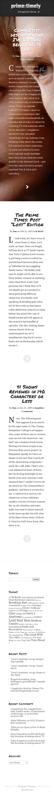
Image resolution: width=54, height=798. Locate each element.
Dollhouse (35, 607)
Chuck (42, 603)
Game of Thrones (33, 611)
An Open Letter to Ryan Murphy (28, 728)
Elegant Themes (27, 786)
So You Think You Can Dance (25, 632)
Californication (33, 603)
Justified (38, 616)
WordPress (27, 789)
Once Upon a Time (31, 624)
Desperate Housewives (15, 608)
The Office (14, 637)
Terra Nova (40, 632)
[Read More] (27, 186)
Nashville (21, 624)
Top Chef (26, 640)
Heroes (24, 617)
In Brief (39, 231)
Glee (12, 613)
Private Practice (28, 630)
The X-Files (17, 640)
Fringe (24, 610)
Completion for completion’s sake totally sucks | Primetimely (28, 710)
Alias (23, 597)
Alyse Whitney (18, 720)
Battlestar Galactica (25, 599)
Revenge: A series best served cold (24, 715)
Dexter (26, 607)
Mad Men (23, 620)
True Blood (38, 640)
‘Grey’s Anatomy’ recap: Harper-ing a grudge (27, 660)
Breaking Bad (18, 602)
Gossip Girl (20, 613)
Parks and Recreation (21, 628)
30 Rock (16, 597)
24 (10, 597)
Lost (12, 620)
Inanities (39, 407)
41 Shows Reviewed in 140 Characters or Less (27, 393)
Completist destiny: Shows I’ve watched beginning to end (27, 39)
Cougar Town (26, 605)
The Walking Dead (27, 638)
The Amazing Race (16, 635)
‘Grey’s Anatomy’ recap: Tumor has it (27, 667)
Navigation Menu (27, 11)
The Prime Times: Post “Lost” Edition (27, 219)
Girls (41, 611)
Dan (17, 56)
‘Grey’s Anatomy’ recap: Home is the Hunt (28, 673)
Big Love (38, 600)
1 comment (27, 411)
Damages (37, 605)
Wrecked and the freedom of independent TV (28, 735)
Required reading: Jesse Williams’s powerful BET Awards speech (28, 681)
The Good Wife (33, 634)
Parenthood (15, 626)
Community (14, 605)
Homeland (30, 617)
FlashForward (14, 610)
